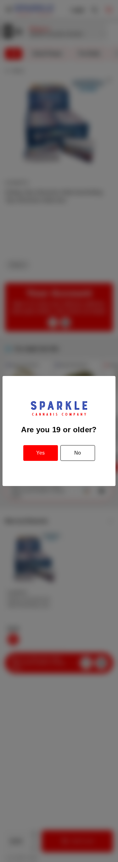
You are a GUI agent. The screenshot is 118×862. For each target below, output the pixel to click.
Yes (40, 453)
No (77, 453)
